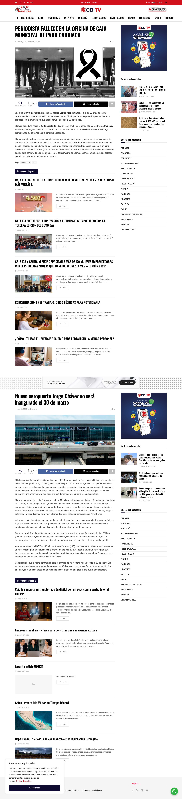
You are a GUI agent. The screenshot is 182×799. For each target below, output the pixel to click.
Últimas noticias (25, 17)
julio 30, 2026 (21, 343)
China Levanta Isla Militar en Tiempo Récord (42, 702)
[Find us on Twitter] (24, 2)
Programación (85, 2)
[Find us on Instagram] (28, 2)
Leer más (64, 205)
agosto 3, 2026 (22, 271)
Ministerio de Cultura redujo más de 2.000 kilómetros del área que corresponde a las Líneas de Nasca (152, 122)
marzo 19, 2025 (21, 42)
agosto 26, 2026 (22, 708)
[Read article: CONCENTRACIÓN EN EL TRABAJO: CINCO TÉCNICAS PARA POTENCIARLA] (33, 320)
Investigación (117, 17)
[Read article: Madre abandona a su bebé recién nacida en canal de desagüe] (129, 477)
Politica (125, 204)
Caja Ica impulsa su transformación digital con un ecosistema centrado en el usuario (62, 591)
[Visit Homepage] (91, 9)
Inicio (41, 17)
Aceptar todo (34, 787)
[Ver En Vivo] (157, 9)
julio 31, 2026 (21, 307)
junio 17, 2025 (145, 500)
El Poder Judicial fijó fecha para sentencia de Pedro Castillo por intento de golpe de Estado (152, 459)
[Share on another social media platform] (112, 104)
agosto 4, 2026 (22, 189)
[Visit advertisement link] (144, 48)
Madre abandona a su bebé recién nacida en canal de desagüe (151, 475)
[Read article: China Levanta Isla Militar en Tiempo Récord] (33, 720)
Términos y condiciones (92, 790)
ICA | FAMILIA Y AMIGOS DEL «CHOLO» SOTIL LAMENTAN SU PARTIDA (152, 90)
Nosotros (94, 2)
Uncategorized (128, 229)
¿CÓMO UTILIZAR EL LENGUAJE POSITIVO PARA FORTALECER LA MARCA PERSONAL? (64, 338)
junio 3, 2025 (145, 130)
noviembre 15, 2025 (147, 112)
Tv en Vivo (69, 17)
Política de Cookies (70, 790)
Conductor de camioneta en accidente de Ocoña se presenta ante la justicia (151, 105)
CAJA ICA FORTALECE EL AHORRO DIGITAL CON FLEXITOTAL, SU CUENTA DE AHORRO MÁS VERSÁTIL (64, 182)
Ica (34, 162)
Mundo (131, 17)
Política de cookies (24, 781)
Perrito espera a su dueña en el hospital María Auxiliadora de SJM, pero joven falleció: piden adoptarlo (152, 493)
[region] (34, 776)
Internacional (128, 178)
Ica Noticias (54, 17)
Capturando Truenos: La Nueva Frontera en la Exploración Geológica (56, 738)
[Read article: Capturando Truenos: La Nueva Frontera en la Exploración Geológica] (33, 757)
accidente (25, 162)
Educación (126, 158)
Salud (158, 17)
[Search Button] (166, 2)
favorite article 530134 (29, 666)
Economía (83, 17)
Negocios (125, 199)
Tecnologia (144, 17)
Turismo (125, 224)
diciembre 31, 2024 (147, 96)
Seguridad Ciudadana (131, 214)
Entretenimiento (129, 163)
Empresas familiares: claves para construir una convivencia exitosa (56, 630)
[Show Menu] (16, 2)
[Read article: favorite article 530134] (33, 684)
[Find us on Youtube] (31, 2)
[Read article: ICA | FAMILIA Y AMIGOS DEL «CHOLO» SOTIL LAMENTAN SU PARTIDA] (129, 91)
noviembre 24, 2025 (147, 467)
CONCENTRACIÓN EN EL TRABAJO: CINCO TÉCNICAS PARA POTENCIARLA (57, 302)
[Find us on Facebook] (20, 2)
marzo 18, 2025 (21, 409)
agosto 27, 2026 (22, 599)
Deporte (169, 17)
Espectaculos (99, 17)
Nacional (125, 194)
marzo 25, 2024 (146, 482)
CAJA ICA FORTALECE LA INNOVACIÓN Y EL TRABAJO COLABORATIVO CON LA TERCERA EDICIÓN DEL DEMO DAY (60, 223)
